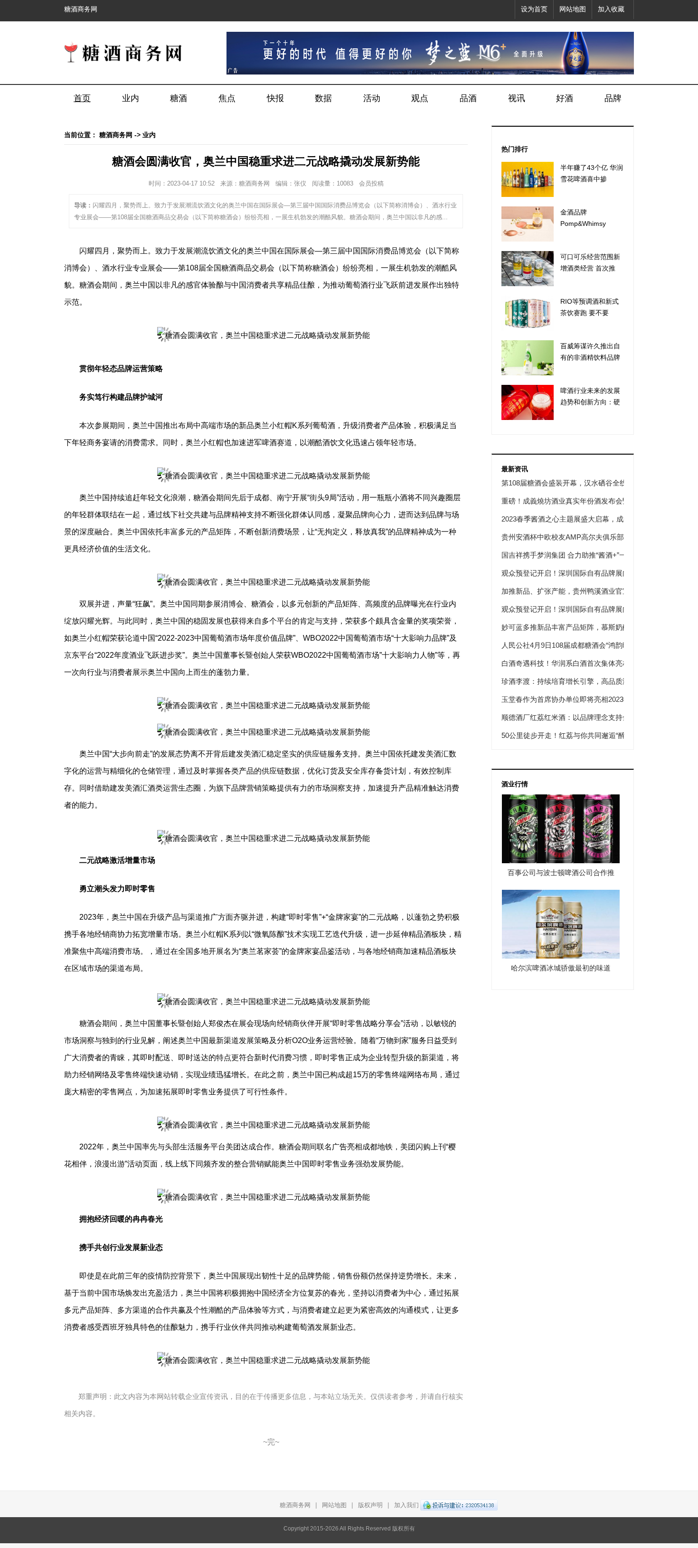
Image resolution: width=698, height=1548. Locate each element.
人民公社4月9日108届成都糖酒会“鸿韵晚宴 (569, 645)
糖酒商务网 (80, 9)
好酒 (564, 98)
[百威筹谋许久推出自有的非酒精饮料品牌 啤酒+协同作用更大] (527, 357)
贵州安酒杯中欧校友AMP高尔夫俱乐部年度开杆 (576, 537)
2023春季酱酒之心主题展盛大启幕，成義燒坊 (573, 519)
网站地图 (572, 9)
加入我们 (406, 1505)
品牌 (613, 98)
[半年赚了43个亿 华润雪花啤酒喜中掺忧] (527, 179)
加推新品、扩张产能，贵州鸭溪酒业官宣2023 (573, 591)
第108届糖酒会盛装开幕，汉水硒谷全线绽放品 (574, 483)
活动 (371, 98)
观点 (419, 98)
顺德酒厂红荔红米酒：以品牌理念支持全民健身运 (579, 717)
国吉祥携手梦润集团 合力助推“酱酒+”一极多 (571, 555)
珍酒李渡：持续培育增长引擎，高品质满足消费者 (579, 681)
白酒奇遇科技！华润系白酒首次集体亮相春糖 (572, 663)
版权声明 (370, 1505)
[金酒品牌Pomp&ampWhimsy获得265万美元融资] (527, 224)
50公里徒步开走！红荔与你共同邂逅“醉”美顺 (571, 735)
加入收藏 (611, 9)
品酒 (468, 98)
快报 (275, 98)
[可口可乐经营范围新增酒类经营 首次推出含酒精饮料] (527, 268)
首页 (82, 98)
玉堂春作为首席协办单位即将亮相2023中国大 (573, 699)
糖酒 (178, 98)
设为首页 (534, 9)
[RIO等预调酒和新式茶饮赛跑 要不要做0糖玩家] (527, 313)
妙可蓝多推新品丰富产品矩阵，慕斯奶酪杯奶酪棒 (579, 627)
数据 (323, 98)
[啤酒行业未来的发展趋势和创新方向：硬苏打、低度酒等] (527, 402)
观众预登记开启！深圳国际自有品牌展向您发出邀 (579, 573)
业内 (130, 98)
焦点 (227, 98)
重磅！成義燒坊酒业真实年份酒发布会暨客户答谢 (579, 501)
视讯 (516, 98)
